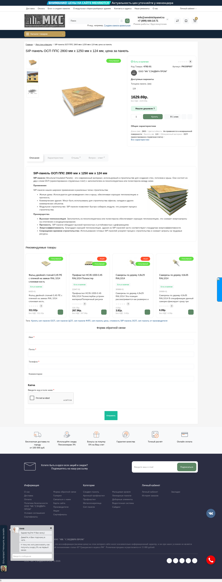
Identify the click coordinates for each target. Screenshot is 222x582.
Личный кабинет (150, 492)
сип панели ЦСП (64, 320)
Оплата (41, 8)
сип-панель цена (100, 320)
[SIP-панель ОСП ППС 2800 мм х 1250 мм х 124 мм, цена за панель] (32, 62)
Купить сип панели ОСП (43, 320)
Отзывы (75, 157)
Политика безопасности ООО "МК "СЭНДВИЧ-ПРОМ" (36, 506)
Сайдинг (116, 507)
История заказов (150, 495)
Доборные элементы (122, 499)
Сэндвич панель (91, 492)
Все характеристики (140, 140)
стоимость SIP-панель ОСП (123, 320)
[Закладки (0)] (186, 21)
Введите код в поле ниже (40, 390)
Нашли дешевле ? (145, 108)
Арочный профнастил (94, 495)
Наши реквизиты (142, 8)
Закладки (175, 492)
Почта (32, 349)
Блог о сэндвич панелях (59, 8)
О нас (155, 8)
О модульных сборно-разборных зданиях (92, 8)
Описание (34, 158)
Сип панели (89, 507)
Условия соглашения (34, 513)
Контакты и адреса (122, 8)
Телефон (33, 361)
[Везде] (121, 20)
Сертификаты (31, 517)
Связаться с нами (62, 499)
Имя (31, 337)
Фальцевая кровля (121, 492)
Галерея (57, 495)
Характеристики (55, 158)
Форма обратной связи (64, 492)
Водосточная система (123, 503)
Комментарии (35, 374)
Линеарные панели (121, 495)
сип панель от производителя (152, 320)
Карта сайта (59, 503)
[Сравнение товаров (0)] (177, 21)
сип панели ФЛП (82, 320)
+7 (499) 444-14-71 (147, 20)
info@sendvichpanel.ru (150, 17)
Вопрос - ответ (97, 157)
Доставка (30, 8)
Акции (56, 510)
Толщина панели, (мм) (141, 84)
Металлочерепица (92, 503)
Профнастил (89, 499)
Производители (61, 507)
